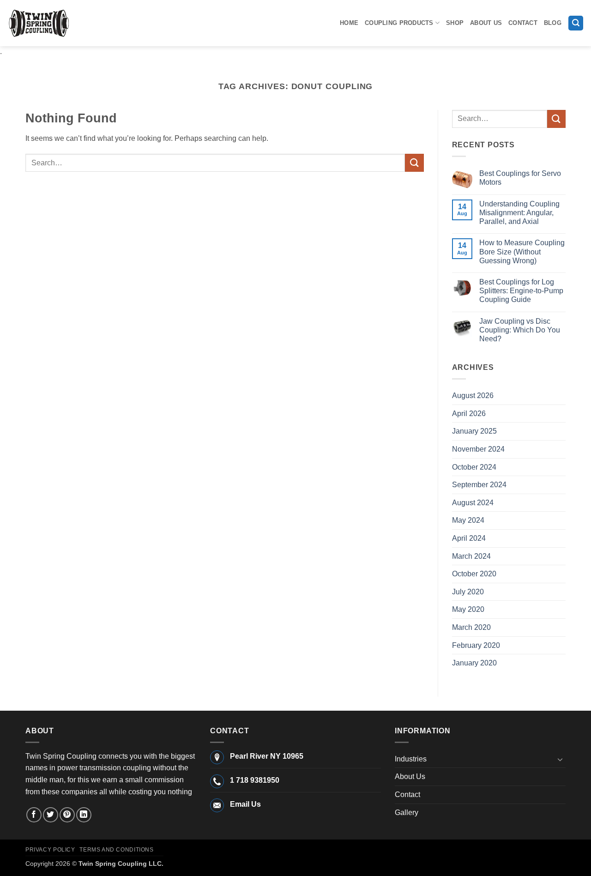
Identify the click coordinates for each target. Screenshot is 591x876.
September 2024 (479, 485)
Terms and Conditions (116, 849)
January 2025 (474, 431)
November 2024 (478, 449)
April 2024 (469, 538)
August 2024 (473, 503)
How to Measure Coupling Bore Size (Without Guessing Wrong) (522, 251)
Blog (552, 22)
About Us (486, 22)
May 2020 (468, 609)
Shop (455, 22)
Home (349, 22)
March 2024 (471, 556)
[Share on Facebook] (34, 814)
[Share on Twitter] (50, 814)
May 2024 (468, 520)
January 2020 (474, 663)
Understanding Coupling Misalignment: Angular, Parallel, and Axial (519, 212)
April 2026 (469, 413)
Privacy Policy (50, 849)
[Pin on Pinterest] (67, 814)
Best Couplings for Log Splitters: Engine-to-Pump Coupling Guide (521, 290)
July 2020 (468, 592)
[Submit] (414, 163)
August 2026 (473, 395)
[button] (575, 23)
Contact (522, 22)
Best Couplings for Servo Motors (520, 177)
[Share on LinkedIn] (83, 814)
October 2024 (474, 467)
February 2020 (476, 645)
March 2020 (471, 627)
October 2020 (474, 574)
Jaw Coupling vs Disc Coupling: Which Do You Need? (519, 330)
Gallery (406, 812)
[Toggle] (560, 759)
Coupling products (399, 22)
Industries (411, 759)
